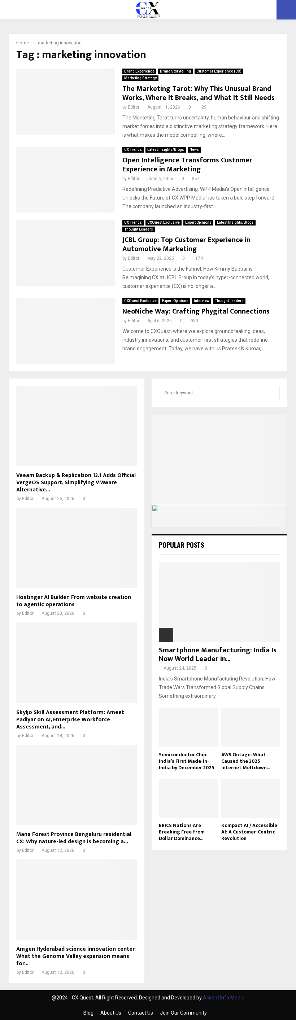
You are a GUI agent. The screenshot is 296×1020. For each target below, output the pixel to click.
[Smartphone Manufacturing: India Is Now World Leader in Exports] (219, 602)
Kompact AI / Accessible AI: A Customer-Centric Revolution (249, 831)
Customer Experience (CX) (218, 71)
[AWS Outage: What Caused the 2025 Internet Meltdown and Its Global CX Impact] (250, 727)
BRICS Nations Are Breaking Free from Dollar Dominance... (182, 831)
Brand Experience (139, 71)
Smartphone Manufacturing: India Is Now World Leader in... (218, 654)
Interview (201, 301)
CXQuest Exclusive (163, 222)
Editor (133, 107)
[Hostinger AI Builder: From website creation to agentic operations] (76, 548)
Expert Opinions (198, 222)
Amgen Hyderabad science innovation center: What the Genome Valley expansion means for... (76, 956)
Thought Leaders (138, 229)
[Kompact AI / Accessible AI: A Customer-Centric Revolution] (250, 798)
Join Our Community (183, 1013)
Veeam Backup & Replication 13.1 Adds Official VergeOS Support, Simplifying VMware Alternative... (76, 482)
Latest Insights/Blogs (165, 150)
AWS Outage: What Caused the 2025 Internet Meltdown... (245, 761)
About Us (110, 1013)
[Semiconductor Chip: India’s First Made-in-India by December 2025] (188, 727)
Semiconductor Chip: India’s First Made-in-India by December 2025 (186, 761)
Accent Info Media (223, 998)
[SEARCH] (272, 393)
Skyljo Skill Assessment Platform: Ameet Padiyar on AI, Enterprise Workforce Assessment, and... (70, 720)
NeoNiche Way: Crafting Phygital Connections (196, 311)
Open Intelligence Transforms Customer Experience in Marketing (187, 164)
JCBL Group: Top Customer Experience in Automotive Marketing (186, 244)
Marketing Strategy (140, 78)
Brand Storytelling (175, 71)
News (194, 150)
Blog (88, 1013)
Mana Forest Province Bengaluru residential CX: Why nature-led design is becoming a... (73, 837)
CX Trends (133, 150)
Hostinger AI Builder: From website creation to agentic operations (73, 600)
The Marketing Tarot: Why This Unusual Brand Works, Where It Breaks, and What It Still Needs (198, 93)
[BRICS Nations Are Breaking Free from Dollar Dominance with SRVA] (188, 798)
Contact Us (140, 1013)
